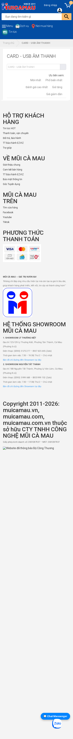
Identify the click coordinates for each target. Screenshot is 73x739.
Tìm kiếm (63, 67)
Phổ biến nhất (54, 80)
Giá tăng (57, 87)
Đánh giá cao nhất (37, 87)
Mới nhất (35, 80)
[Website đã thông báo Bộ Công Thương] (36, 591)
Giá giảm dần (54, 94)
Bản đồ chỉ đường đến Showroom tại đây (22, 360)
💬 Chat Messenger (55, 716)
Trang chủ (8, 42)
